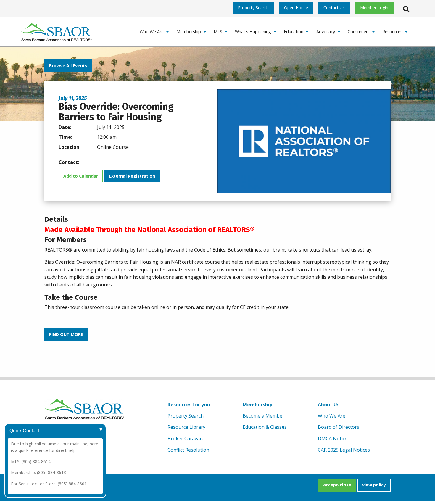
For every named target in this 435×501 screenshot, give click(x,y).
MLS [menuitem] (218, 31)
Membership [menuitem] (188, 31)
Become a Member (263, 416)
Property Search (253, 7)
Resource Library (186, 427)
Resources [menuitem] (392, 31)
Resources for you (188, 404)
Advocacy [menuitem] (325, 31)
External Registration (132, 176)
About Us (328, 404)
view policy (374, 485)
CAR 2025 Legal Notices (344, 450)
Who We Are (331, 416)
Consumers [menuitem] (359, 31)
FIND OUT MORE (66, 334)
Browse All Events (68, 65)
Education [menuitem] (293, 31)
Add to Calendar (80, 176)
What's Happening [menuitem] (253, 31)
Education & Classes (265, 427)
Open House (296, 7)
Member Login (374, 7)
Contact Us (334, 7)
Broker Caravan (185, 438)
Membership (258, 404)
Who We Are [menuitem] (152, 31)
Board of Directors (338, 427)
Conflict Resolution (188, 450)
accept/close (337, 485)
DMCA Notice (332, 438)
